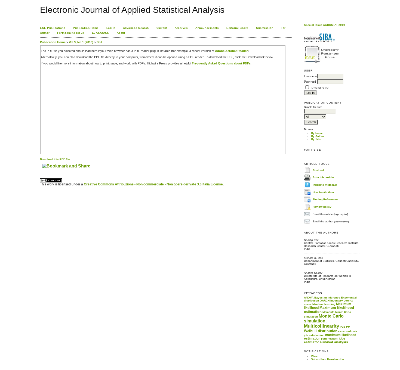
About (121, 32)
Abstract (318, 169)
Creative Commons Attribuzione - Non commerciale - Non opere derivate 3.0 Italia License (153, 184)
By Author (317, 136)
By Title (316, 139)
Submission (264, 27)
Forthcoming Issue (70, 32)
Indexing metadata (325, 184)
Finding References (326, 199)
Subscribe (318, 359)
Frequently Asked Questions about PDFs (221, 63)
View (314, 356)
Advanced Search (136, 27)
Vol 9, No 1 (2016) (81, 42)
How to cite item (323, 191)
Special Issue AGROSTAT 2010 (324, 24)
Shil (99, 42)
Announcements (207, 27)
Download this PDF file (55, 159)
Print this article (323, 177)
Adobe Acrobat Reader (231, 50)
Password (310, 81)
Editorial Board (237, 27)
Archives (181, 27)
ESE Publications (52, 27)
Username (310, 76)
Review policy (322, 206)
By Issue (317, 133)
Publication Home (86, 27)
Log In (110, 27)
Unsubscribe (335, 359)
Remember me (319, 87)
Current (161, 27)
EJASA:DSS (100, 32)
